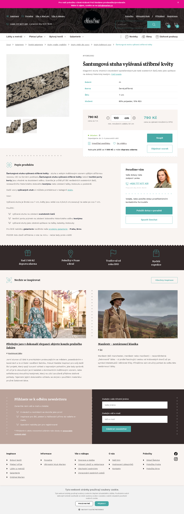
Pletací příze (16, 464)
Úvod (8, 45)
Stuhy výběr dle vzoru (80, 45)
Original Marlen (17, 477)
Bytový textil (16, 460)
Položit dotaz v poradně (149, 210)
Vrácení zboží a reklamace (91, 464)
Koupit (159, 138)
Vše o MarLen (42, 16)
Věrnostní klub (143, 16)
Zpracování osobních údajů (91, 473)
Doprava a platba (86, 460)
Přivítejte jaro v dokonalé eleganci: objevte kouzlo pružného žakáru (44, 346)
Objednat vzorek (159, 148)
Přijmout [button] (102, 503)
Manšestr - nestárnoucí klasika (118, 344)
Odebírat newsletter (116, 429)
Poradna (48, 460)
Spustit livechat (149, 219)
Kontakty (116, 468)
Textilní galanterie (35, 45)
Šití (101, 350)
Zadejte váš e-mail (111, 413)
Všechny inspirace (164, 280)
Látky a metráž (17, 468)
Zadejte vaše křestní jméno (115, 399)
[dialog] (92, 500)
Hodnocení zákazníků (122, 464)
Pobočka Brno (153, 468)
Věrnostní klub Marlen (55, 464)
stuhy (70, 190)
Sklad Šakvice (153, 460)
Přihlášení (160, 16)
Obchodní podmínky (88, 468)
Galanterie (19, 45)
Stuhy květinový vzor (102, 45)
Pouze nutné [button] (84, 503)
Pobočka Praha (153, 464)
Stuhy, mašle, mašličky (56, 45)
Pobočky (129, 16)
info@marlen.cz (105, 5)
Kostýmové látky (15, 353)
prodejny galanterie (58, 229)
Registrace (172, 16)
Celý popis (116, 74)
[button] (94, 135)
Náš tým (116, 460)
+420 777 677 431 (139, 183)
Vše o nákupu (58, 16)
